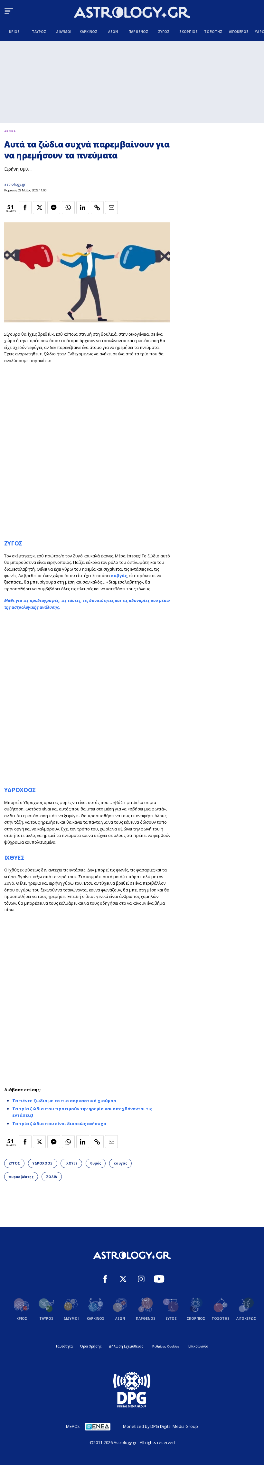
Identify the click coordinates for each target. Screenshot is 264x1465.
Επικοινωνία (198, 1346)
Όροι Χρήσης (90, 1346)
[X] (123, 1279)
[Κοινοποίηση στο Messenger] (53, 207)
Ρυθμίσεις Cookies (165, 1346)
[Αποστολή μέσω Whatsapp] (68, 207)
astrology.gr (15, 184)
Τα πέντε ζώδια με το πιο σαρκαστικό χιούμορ (64, 1101)
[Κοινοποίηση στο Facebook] (25, 207)
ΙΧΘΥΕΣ (14, 857)
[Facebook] (105, 1279)
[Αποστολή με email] (111, 207)
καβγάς (119, 575)
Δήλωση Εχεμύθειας (126, 1346)
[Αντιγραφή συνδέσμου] (97, 207)
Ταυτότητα (64, 1346)
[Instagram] (141, 1279)
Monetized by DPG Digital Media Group (160, 1426)
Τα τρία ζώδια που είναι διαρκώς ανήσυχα (59, 1123)
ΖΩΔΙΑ (51, 1177)
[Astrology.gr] (132, 13)
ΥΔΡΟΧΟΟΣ (20, 790)
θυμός (95, 1163)
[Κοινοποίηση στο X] (39, 207)
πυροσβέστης (21, 1177)
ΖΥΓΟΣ (13, 543)
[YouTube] (159, 1279)
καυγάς (120, 1163)
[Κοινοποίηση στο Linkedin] (82, 207)
